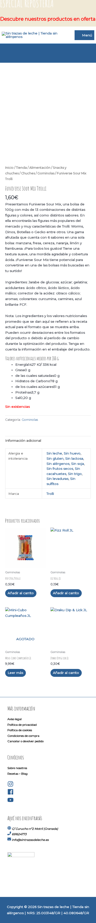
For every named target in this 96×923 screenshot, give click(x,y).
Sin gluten (55, 458)
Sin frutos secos (60, 468)
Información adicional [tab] (23, 440)
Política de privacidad (22, 724)
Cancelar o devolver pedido (25, 741)
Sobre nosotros (17, 768)
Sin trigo (75, 474)
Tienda (21, 167)
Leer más (15, 673)
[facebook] (10, 794)
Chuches (28, 173)
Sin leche (54, 453)
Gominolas (45, 173)
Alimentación (39, 167)
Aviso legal (14, 719)
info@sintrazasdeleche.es (30, 840)
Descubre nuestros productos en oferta (48, 19)
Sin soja (77, 464)
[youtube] (10, 802)
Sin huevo (72, 453)
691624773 (19, 834)
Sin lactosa (74, 458)
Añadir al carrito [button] (21, 593)
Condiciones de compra (23, 736)
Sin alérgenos (58, 464)
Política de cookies (19, 730)
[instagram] (10, 786)
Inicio (9, 167)
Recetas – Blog (17, 773)
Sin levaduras (57, 479)
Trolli (50, 494)
